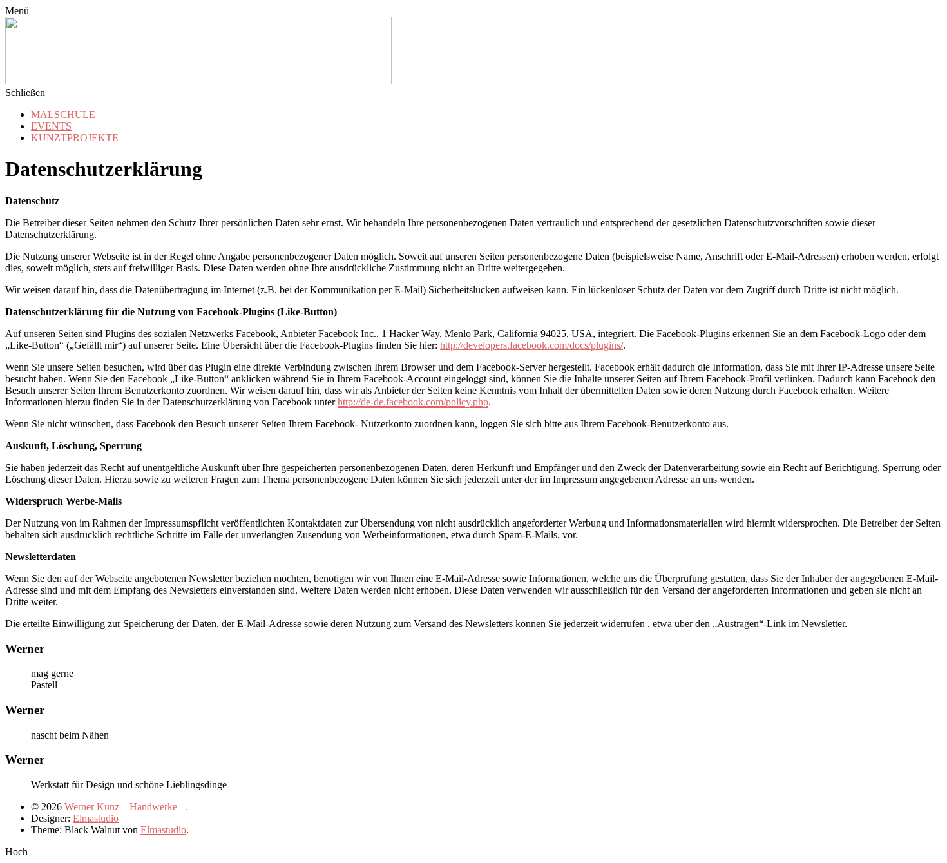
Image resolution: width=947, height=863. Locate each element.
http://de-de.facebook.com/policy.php (413, 401)
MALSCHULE (63, 114)
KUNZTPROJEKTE (75, 137)
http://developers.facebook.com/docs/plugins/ (531, 345)
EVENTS (51, 126)
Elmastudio (96, 818)
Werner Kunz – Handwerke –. (125, 806)
